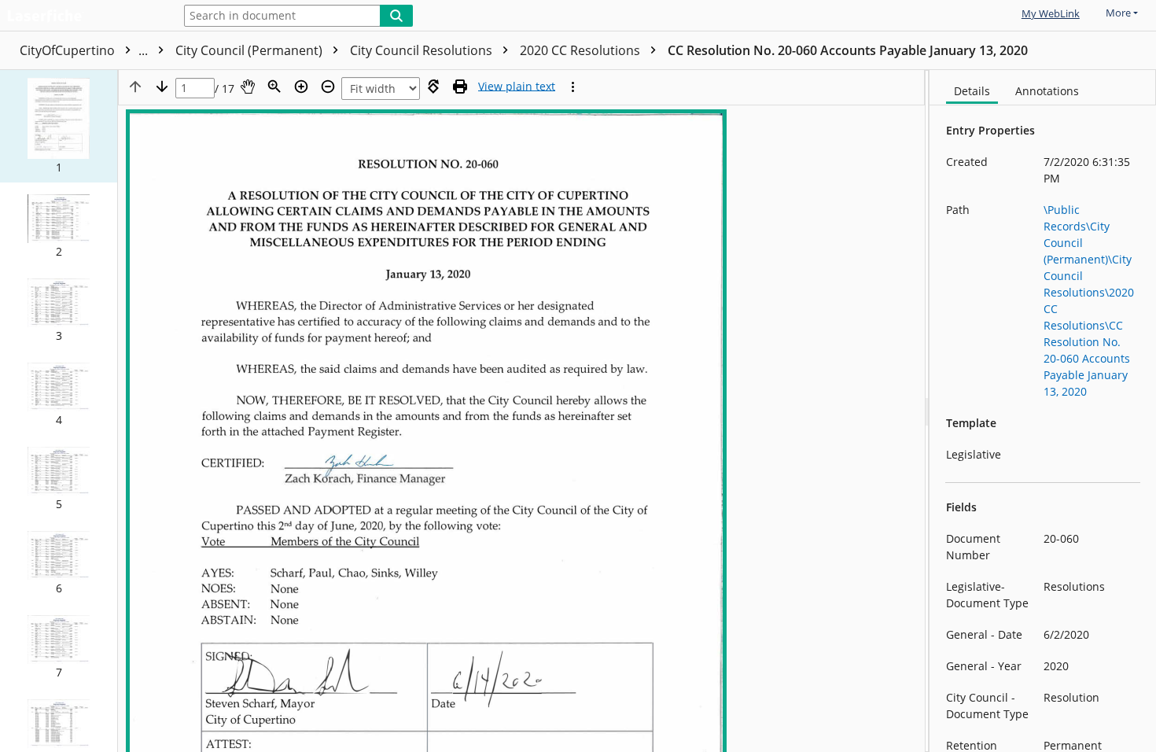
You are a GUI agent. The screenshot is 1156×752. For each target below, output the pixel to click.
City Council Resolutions (422, 50)
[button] (58, 126)
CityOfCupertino (85, 50)
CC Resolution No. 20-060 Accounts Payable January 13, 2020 (848, 50)
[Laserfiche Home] (82, 17)
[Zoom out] (328, 86)
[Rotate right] (433, 86)
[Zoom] (274, 86)
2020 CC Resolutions (581, 50)
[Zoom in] (301, 86)
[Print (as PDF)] (460, 86)
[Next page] (162, 86)
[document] (1043, 411)
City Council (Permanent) (250, 50)
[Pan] (247, 86)
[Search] (396, 16)
